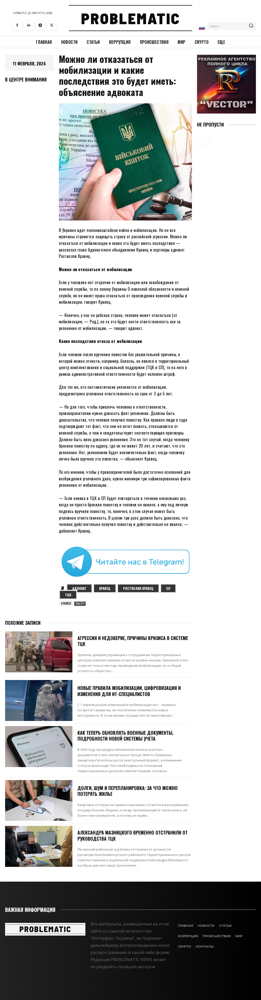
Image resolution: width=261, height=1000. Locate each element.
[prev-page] (200, 141)
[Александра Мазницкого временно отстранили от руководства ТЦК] (38, 846)
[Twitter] (51, 25)
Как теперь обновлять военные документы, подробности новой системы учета (125, 735)
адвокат (79, 588)
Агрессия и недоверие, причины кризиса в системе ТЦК (132, 641)
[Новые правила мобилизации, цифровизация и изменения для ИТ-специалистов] (38, 700)
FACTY (80, 603)
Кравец (104, 588)
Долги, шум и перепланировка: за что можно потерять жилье (127, 791)
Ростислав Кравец (138, 588)
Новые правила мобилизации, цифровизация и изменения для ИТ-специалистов (129, 691)
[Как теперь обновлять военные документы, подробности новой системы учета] (38, 746)
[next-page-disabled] (208, 141)
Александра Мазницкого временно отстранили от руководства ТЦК (132, 835)
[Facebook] (17, 25)
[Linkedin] (28, 25)
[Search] (251, 26)
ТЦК (68, 594)
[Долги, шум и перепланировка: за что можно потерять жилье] (38, 800)
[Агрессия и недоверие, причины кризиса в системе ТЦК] (38, 651)
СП (168, 588)
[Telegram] (40, 25)
